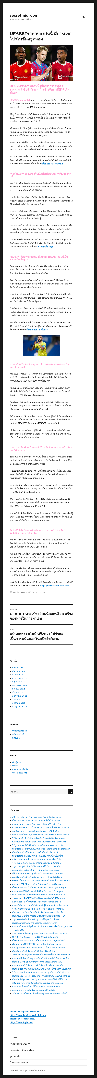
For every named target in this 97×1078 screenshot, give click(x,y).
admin (16, 592)
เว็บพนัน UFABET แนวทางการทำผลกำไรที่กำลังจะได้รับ (37, 961)
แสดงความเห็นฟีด (20, 769)
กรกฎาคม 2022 (19, 678)
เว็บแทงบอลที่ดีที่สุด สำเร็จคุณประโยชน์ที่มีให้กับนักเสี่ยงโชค (38, 916)
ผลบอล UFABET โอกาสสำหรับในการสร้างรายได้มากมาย (38, 884)
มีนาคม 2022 (18, 692)
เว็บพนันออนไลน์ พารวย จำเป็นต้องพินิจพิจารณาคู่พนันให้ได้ (38, 940)
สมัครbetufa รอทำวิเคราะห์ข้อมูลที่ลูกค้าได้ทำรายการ (36, 817)
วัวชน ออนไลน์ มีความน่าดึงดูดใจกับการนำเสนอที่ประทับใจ (38, 894)
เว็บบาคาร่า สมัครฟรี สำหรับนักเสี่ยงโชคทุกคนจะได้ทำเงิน (38, 912)
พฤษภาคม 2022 (19, 685)
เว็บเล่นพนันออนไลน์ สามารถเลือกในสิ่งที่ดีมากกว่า (34, 923)
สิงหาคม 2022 (18, 674)
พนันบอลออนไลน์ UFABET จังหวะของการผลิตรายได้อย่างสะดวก (41, 848)
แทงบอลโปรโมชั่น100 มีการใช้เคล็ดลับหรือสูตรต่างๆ (35, 870)
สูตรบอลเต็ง (15, 1056)
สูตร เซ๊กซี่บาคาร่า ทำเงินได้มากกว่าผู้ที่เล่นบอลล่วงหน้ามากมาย (40, 905)
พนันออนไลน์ (18, 734)
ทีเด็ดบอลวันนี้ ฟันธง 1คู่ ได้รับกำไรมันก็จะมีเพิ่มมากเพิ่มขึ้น (38, 873)
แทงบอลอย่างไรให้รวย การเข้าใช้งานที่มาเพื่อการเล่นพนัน (38, 965)
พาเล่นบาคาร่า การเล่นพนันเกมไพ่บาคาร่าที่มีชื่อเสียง (35, 831)
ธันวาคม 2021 (18, 703)
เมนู (83, 17)
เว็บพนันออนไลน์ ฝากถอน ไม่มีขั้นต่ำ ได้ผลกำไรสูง (34, 951)
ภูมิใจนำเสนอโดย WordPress (35, 1070)
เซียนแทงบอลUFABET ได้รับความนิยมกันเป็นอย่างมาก (36, 944)
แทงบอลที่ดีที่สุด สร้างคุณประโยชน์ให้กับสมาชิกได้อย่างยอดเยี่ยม (40, 958)
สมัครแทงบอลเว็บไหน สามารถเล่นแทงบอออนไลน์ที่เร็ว (36, 859)
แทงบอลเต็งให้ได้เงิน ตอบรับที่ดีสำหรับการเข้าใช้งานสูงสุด (37, 891)
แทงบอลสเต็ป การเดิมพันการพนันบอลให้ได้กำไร (33, 990)
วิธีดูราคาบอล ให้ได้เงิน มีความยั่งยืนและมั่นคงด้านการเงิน (38, 845)
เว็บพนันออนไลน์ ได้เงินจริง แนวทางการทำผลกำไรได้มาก (37, 877)
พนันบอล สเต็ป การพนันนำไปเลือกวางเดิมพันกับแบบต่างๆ (37, 983)
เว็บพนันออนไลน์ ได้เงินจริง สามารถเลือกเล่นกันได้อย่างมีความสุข (41, 976)
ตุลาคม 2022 (18, 667)
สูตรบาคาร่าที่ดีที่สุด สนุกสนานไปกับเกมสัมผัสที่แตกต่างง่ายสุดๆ (40, 933)
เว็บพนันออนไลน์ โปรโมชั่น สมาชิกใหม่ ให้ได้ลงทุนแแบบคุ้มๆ (39, 887)
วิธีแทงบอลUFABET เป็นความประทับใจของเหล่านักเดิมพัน (38, 909)
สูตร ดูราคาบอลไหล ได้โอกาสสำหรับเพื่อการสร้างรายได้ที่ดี (38, 947)
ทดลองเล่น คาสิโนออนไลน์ (22, 1050)
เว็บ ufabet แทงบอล (19, 1062)
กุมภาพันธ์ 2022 (19, 696)
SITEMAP (14, 1038)
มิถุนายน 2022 (19, 681)
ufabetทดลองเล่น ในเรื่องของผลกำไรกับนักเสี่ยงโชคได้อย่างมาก (40, 827)
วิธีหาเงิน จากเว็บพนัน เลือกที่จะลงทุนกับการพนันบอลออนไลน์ (39, 993)
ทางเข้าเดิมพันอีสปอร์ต (20, 1044)
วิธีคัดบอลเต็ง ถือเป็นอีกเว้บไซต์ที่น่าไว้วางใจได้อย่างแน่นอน (38, 838)
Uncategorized (44, 592)
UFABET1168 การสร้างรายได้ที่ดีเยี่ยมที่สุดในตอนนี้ (35, 937)
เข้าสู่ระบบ (16, 762)
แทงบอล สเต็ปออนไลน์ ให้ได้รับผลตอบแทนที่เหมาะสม (36, 986)
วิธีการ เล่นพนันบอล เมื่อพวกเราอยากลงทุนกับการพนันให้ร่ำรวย (40, 972)
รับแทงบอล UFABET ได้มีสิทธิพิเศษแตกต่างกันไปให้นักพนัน (38, 898)
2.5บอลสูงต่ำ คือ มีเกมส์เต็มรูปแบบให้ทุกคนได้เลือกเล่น (36, 919)
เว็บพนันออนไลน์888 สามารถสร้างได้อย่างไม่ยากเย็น (35, 852)
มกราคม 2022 (19, 699)
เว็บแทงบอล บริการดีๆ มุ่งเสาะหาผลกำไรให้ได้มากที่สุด (36, 820)
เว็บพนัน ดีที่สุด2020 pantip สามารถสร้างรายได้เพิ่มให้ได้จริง (39, 979)
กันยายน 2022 (18, 671)
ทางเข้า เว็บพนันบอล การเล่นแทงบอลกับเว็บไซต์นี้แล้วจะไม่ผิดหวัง (41, 880)
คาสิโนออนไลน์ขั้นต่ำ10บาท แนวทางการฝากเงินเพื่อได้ (36, 901)
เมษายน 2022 (18, 688)
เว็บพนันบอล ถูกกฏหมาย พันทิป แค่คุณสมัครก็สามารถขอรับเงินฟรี (41, 969)
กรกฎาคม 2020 (19, 706)
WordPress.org (19, 772)
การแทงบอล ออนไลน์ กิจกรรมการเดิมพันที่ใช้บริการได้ (36, 824)
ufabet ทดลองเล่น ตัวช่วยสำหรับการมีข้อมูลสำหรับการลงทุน (39, 841)
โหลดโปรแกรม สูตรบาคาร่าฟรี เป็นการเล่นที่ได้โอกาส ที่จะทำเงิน (41, 954)
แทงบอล (16, 738)
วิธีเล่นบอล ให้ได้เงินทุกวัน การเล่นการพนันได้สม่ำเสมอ (36, 863)
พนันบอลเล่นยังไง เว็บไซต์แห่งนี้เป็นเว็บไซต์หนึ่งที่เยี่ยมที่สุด (37, 856)
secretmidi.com (24, 15)
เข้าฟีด (15, 765)
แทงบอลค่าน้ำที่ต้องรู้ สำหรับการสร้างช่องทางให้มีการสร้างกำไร (40, 834)
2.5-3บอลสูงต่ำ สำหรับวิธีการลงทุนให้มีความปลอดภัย (36, 866)
